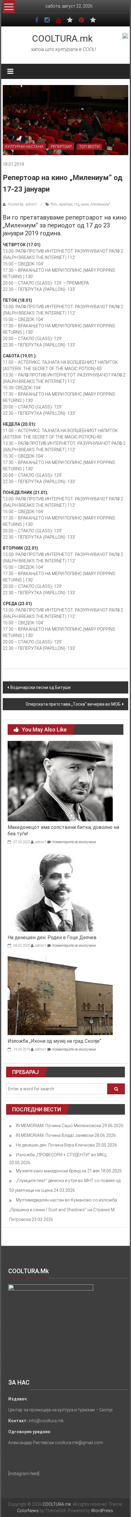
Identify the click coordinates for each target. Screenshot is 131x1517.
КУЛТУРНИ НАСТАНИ (24, 147)
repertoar (65, 204)
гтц (76, 204)
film (54, 204)
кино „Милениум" (95, 204)
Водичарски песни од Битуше (40, 687)
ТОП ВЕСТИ (89, 147)
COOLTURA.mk (62, 38)
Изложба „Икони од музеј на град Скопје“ (54, 1041)
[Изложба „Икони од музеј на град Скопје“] (60, 994)
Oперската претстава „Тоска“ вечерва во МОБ (73, 704)
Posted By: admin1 (22, 204)
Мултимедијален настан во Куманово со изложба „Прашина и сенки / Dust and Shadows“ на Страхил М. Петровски (63, 1210)
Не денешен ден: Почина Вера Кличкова (55, 1145)
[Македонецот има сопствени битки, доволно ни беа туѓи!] (60, 780)
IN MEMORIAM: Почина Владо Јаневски (55, 1135)
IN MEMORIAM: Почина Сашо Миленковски (58, 1125)
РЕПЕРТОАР (61, 147)
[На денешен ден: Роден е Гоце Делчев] (60, 890)
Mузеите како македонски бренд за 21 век (58, 1170)
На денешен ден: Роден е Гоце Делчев (52, 937)
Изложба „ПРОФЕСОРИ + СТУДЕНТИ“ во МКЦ (61, 1154)
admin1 (40, 842)
